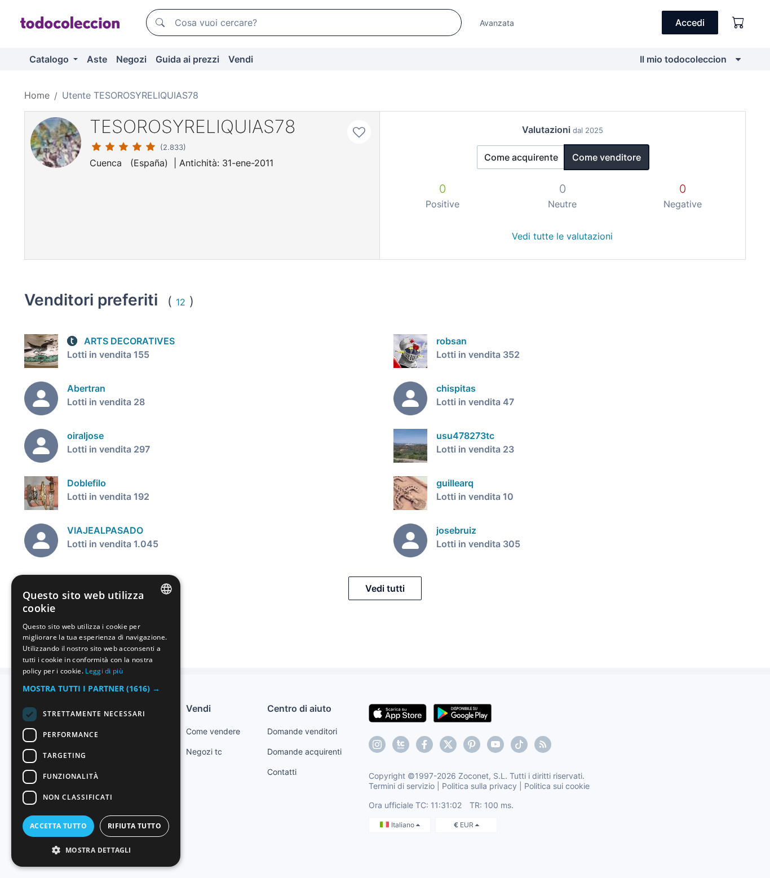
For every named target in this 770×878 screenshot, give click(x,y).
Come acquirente (521, 157)
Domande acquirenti (304, 751)
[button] (96, 688)
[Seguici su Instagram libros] (400, 744)
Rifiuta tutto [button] (134, 826)
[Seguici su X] (448, 744)
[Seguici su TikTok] (519, 744)
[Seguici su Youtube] (495, 744)
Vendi (240, 59)
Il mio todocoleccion (683, 59)
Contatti (282, 772)
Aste (97, 59)
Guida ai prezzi (187, 59)
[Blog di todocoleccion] (542, 744)
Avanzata (497, 23)
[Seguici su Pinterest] (471, 744)
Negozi (131, 59)
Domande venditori (302, 731)
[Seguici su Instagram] (377, 744)
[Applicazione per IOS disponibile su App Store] (398, 712)
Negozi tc (204, 751)
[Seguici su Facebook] (424, 744)
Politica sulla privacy (479, 786)
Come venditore (606, 157)
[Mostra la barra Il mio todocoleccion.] (738, 59)
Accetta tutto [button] (58, 826)
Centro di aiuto (299, 708)
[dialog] (95, 721)
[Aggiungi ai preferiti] (359, 132)
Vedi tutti (385, 588)
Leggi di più (104, 671)
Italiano (403, 825)
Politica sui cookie (557, 786)
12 (180, 302)
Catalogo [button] (50, 59)
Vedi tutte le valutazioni (562, 236)
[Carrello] (738, 22)
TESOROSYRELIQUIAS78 (192, 127)
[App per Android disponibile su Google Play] (462, 712)
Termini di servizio (402, 786)
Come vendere (213, 731)
